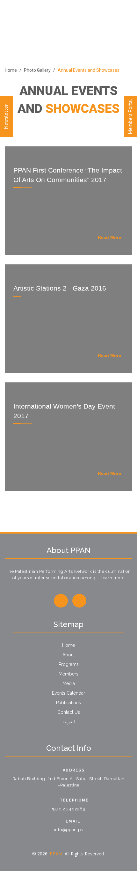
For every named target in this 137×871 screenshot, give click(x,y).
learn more (113, 577)
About (68, 654)
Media (68, 683)
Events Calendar (68, 693)
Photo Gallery (37, 70)
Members (68, 673)
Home (11, 70)
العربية (68, 722)
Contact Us (68, 712)
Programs (69, 664)
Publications (68, 702)
